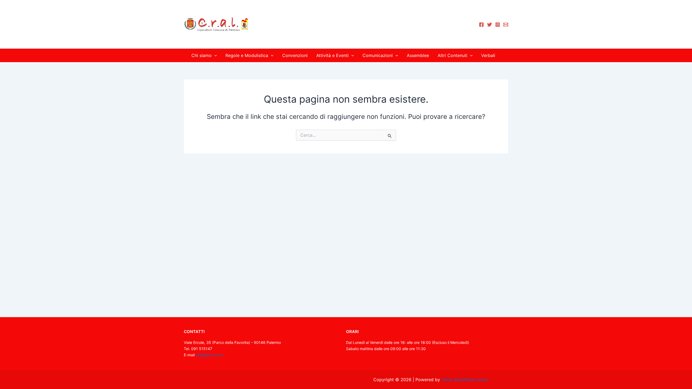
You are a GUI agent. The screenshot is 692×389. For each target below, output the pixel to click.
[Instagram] (497, 24)
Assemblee (418, 55)
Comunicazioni (377, 55)
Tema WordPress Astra (464, 379)
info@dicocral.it (209, 355)
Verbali (488, 55)
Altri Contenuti (452, 55)
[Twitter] (489, 24)
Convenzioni (295, 55)
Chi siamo (201, 55)
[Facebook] (481, 24)
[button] (214, 55)
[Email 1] (505, 24)
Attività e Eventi (332, 55)
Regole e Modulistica (246, 55)
